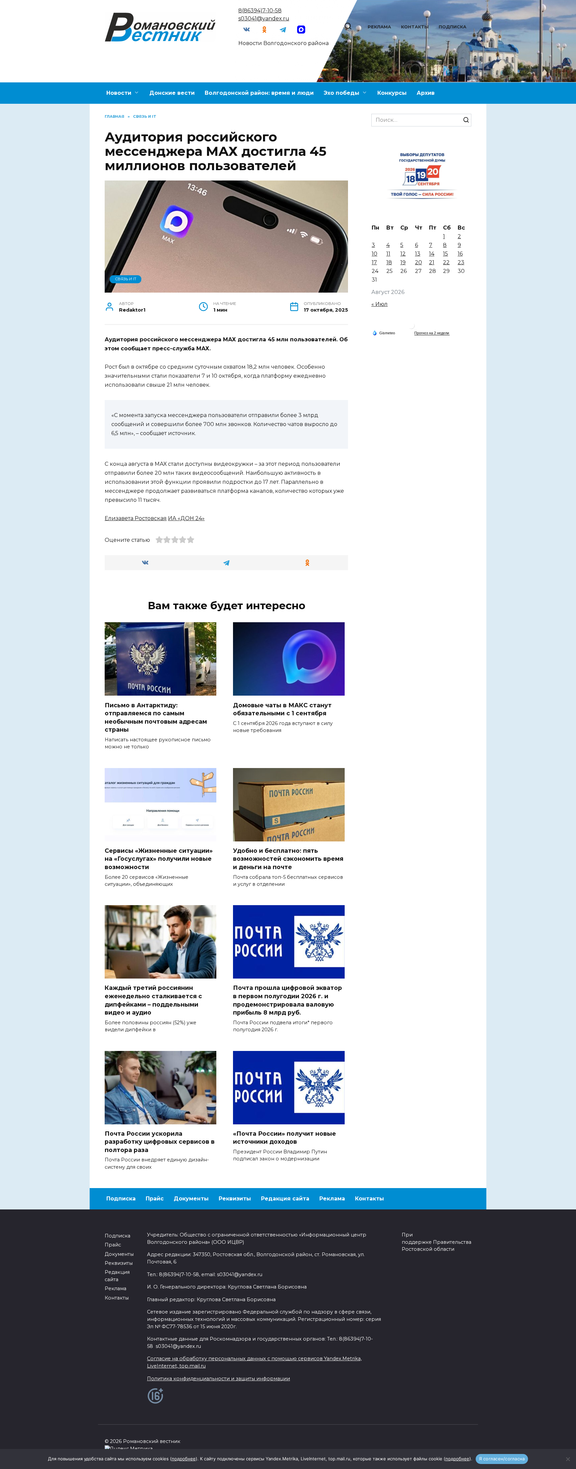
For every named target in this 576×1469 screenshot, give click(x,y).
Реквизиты (235, 1198)
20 (418, 262)
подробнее (184, 1458)
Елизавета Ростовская (136, 518)
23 (461, 262)
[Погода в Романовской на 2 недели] (432, 333)
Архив (426, 93)
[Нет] (567, 1459)
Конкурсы (392, 93)
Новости (118, 93)
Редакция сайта (285, 1198)
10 (374, 254)
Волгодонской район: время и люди (259, 93)
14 (431, 254)
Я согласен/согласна (502, 1458)
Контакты (415, 26)
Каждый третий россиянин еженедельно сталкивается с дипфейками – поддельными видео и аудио (153, 1000)
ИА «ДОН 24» (186, 518)
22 (446, 262)
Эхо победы (341, 93)
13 (417, 254)
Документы (191, 1198)
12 (403, 254)
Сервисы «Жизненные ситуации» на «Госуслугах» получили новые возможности (159, 858)
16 (460, 254)
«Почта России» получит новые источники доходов (284, 1137)
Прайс (155, 1198)
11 (388, 254)
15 (445, 254)
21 (431, 262)
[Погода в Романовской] (411, 327)
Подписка (452, 26)
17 (374, 262)
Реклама (379, 26)
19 (403, 262)
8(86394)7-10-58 (260, 10)
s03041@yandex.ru (263, 18)
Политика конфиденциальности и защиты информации (218, 1379)
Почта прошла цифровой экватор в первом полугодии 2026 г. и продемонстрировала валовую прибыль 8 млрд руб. (287, 1000)
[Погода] (383, 333)
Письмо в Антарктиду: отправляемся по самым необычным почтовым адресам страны (156, 717)
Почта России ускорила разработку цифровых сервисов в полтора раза (160, 1141)
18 (389, 262)
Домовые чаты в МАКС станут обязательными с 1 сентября (282, 709)
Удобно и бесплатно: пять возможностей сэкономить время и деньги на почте (288, 858)
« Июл (379, 304)
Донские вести (172, 93)
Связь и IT (125, 279)
